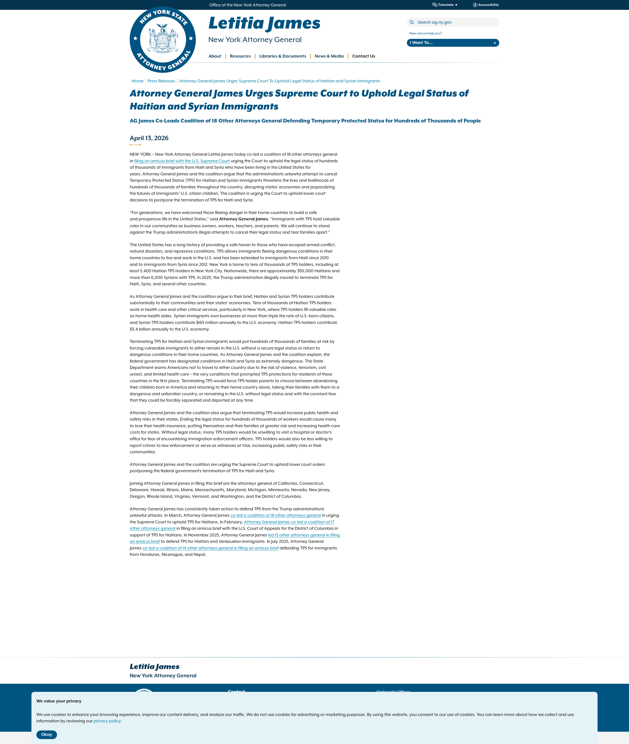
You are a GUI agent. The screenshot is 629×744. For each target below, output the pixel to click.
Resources (240, 56)
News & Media (329, 56)
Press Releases (161, 80)
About (215, 56)
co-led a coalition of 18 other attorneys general (275, 515)
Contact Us (363, 56)
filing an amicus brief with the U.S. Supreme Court (182, 160)
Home (137, 80)
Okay (46, 734)
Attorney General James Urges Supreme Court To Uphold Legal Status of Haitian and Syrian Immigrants (279, 80)
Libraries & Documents (282, 56)
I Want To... (421, 42)
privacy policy (107, 720)
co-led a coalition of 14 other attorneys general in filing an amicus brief (211, 548)
